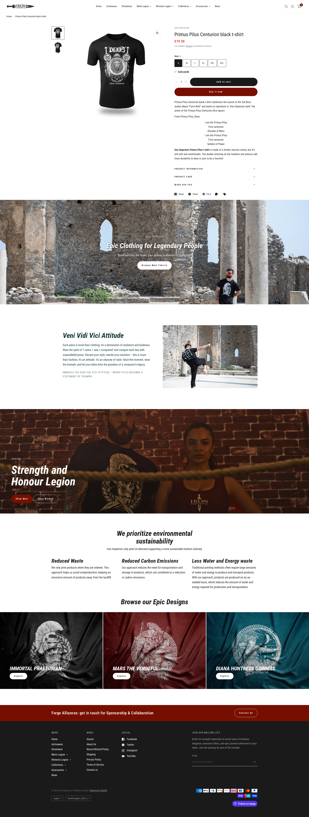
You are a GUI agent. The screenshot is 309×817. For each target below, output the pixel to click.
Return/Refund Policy (98, 749)
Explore (18, 676)
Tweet (195, 194)
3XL (222, 63)
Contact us (92, 769)
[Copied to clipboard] (225, 194)
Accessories (202, 6)
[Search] (286, 6)
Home (99, 6)
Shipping (189, 46)
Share (181, 194)
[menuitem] (99, 6)
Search (90, 739)
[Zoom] (157, 33)
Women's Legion (163, 6)
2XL (212, 63)
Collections (183, 6)
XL (203, 63)
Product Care (183, 176)
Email (194, 755)
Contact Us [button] (246, 713)
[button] (154, 265)
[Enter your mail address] (254, 762)
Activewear (111, 6)
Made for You (183, 184)
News (217, 6)
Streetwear (127, 6)
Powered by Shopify (98, 790)
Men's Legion (143, 6)
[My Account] (292, 6)
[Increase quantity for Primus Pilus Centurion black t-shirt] (185, 82)
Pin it (208, 194)
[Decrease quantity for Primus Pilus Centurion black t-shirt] (177, 82)
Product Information (188, 169)
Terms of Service (95, 764)
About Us (91, 744)
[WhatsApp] (217, 194)
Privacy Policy (94, 759)
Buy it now (216, 91)
